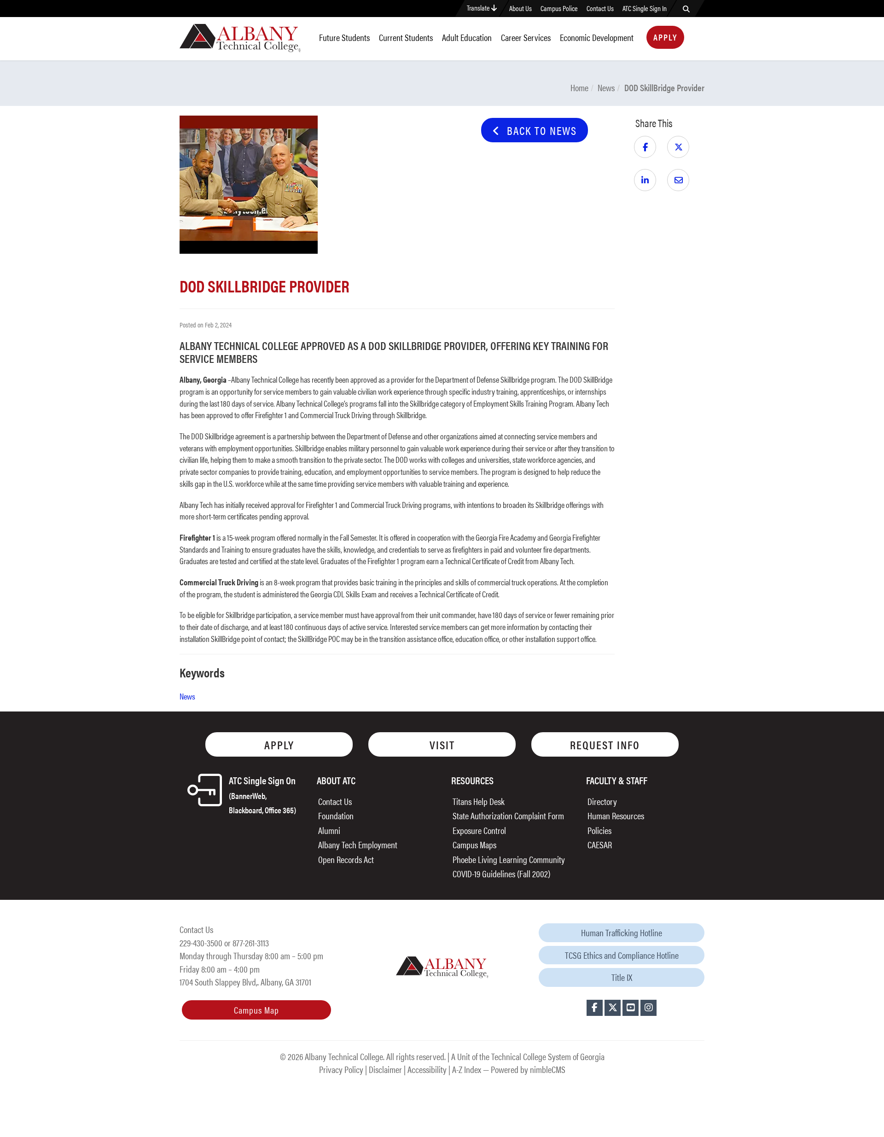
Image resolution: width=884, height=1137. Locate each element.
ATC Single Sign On (262, 794)
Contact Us (600, 8)
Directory (602, 801)
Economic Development (597, 37)
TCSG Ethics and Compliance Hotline (622, 955)
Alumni (329, 830)
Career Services (526, 37)
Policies (599, 830)
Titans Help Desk (479, 801)
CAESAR (599, 844)
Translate (479, 7)
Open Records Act (346, 859)
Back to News (538, 130)
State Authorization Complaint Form (508, 815)
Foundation (336, 815)
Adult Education (467, 37)
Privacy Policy (341, 1069)
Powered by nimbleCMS (528, 1069)
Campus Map (256, 1009)
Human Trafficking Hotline (621, 932)
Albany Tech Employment (357, 844)
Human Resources (615, 815)
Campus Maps (474, 844)
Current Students (406, 37)
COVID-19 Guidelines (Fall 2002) (501, 873)
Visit (442, 744)
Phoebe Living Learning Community (509, 859)
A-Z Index (466, 1069)
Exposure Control (479, 830)
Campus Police (559, 8)
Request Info (605, 744)
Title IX (621, 977)
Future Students (344, 37)
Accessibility (427, 1069)
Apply (665, 37)
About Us (520, 8)
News (606, 87)
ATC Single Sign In (644, 8)
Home (579, 87)
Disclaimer (385, 1069)
